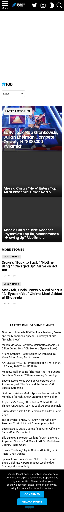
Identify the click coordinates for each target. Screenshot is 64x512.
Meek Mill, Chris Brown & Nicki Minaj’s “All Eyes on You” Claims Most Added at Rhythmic (32, 294)
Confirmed (32, 494)
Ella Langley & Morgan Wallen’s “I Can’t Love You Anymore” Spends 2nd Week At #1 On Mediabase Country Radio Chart (31, 441)
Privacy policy (32, 501)
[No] (29, 507)
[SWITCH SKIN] (52, 5)
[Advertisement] (32, 45)
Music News (11, 256)
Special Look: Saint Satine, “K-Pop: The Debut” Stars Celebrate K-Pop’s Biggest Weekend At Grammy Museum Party (29, 463)
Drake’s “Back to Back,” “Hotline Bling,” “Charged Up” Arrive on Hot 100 (29, 266)
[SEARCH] (59, 5)
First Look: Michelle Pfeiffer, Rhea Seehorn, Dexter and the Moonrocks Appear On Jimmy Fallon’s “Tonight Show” (31, 336)
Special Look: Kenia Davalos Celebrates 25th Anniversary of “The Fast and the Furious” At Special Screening (28, 384)
